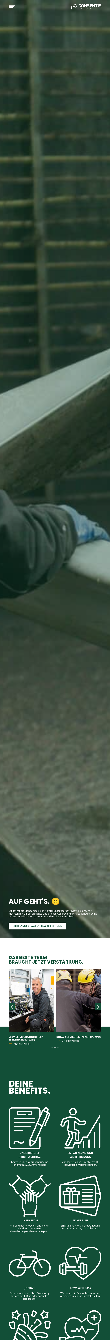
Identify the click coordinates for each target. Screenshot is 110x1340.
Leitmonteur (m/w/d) (71, 1037)
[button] (12, 1006)
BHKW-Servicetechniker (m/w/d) (31, 1037)
